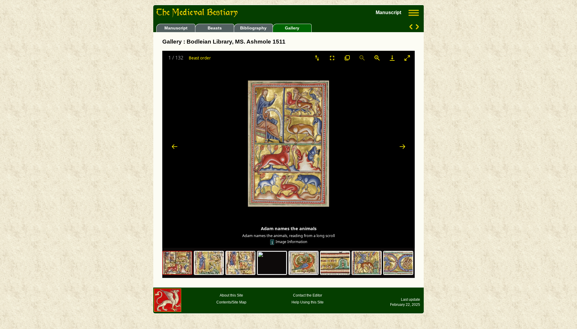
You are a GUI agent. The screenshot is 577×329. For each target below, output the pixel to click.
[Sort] (317, 58)
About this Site (231, 295)
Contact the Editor (307, 295)
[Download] (392, 58)
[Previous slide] (174, 146)
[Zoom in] (377, 58)
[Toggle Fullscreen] (332, 58)
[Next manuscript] (416, 28)
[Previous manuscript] (411, 28)
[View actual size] (347, 58)
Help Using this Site (308, 302)
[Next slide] (402, 146)
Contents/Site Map (231, 302)
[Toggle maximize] (407, 58)
